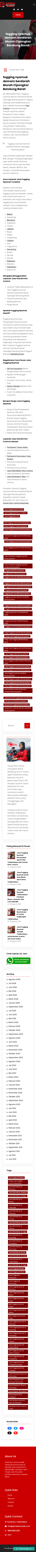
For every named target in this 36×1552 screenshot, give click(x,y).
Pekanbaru (11, 267)
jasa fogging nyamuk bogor (16, 1299)
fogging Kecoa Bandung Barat (14, 574)
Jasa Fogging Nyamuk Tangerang (16, 1357)
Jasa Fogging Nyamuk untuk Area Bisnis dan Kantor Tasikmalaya (18, 877)
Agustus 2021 (14, 1151)
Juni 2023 (13, 1069)
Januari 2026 (14, 1003)
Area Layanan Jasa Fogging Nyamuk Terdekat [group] (16, 180)
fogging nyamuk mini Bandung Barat (18, 609)
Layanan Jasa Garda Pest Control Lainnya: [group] (15, 440)
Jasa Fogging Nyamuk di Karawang (17, 1328)
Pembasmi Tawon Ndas (17, 447)
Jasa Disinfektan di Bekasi (18, 1192)
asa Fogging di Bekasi (16, 1178)
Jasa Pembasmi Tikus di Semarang (17, 1386)
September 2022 (16, 1100)
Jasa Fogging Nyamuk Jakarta (16, 1340)
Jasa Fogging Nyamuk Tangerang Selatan (16, 1363)
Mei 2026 (12, 991)
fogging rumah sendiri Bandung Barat (18, 627)
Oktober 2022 (14, 1096)
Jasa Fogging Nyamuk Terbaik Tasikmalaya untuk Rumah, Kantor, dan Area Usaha (18, 933)
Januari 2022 (14, 1132)
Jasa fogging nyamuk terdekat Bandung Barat (15, 674)
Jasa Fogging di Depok (16, 1272)
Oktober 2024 (14, 1030)
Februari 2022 (14, 1128)
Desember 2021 (15, 1135)
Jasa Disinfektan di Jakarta (15, 1227)
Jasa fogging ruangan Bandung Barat (18, 679)
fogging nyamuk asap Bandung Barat (18, 587)
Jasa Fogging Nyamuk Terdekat (15, 513)
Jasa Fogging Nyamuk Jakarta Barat (16, 1346)
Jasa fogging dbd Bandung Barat (16, 654)
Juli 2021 (12, 1155)
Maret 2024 (13, 1046)
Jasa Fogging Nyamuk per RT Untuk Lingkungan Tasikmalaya (18, 914)
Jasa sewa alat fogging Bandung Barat (17, 698)
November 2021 (15, 1139)
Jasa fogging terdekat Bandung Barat (17, 686)
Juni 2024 (13, 1042)
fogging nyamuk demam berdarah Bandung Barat (16, 598)
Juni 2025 (13, 1014)
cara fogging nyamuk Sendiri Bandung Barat (17, 549)
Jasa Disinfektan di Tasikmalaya (15, 1260)
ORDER (18, 15)
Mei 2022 (12, 1116)
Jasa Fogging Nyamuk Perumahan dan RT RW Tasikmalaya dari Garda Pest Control (18, 859)
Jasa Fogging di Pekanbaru (14, 1276)
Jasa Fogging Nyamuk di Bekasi (17, 1311)
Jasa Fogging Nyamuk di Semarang (17, 1334)
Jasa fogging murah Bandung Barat (17, 666)
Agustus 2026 (14, 979)
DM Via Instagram (14, 368)
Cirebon (10, 240)
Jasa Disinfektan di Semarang (15, 1248)
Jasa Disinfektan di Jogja (17, 1232)
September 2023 (16, 1057)
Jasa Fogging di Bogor (16, 1268)
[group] (18, 242)
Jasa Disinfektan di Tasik (17, 1256)
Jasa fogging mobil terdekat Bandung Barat (17, 662)
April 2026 (13, 995)
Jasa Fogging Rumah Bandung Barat (17, 683)
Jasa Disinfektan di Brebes (15, 1200)
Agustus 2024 (14, 1038)
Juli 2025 (12, 1010)
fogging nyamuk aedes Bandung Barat (17, 577)
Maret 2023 (13, 1077)
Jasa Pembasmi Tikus (16, 476)
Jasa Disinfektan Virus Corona (20, 471)
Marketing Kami (17, 354)
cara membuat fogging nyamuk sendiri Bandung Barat (15, 566)
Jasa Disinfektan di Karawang (15, 1236)
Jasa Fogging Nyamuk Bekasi (16, 1294)
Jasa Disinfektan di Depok (18, 1222)
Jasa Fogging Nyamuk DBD (13, 509)
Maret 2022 (13, 1124)
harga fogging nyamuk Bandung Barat (17, 633)
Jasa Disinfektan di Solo (17, 1252)
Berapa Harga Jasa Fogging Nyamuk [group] (16, 402)
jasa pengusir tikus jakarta (18, 1391)
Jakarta (10, 229)
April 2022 (13, 1120)
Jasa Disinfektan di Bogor (17, 1196)
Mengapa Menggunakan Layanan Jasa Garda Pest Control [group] (15, 278)
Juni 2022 (13, 1112)
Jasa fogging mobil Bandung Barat (16, 657)
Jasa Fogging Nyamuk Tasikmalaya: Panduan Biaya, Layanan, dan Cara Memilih (18, 896)
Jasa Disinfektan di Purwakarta (15, 1242)
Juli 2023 (12, 1065)
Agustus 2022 (14, 1104)
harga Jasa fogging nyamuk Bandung (15, 1182)
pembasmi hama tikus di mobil (17, 1407)
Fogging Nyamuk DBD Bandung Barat (17, 594)
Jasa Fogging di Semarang (14, 1282)
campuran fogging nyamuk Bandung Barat (17, 537)
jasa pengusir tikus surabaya (15, 1396)
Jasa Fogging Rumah (11, 516)
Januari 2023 (14, 1085)
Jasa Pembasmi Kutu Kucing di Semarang (16, 1381)
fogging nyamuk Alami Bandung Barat (17, 583)
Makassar (11, 261)
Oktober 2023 (14, 1053)
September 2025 (16, 1007)
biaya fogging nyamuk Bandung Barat (17, 530)
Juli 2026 (12, 983)
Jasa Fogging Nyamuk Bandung (16, 1288)
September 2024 (16, 1034)
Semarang (11, 249)
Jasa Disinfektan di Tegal (17, 1265)
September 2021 (15, 1147)
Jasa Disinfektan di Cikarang (15, 1212)
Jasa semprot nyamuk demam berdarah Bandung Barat (15, 690)
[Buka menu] (34, 4)
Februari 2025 (14, 1026)
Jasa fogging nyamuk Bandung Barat (17, 670)
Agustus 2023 (14, 1061)
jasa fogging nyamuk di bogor (17, 1317)
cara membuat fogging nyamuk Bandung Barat (15, 557)
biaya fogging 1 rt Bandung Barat (15, 526)
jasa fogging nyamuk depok (16, 1305)
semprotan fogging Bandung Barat (16, 705)
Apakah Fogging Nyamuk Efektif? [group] (15, 311)
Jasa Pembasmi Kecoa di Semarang (17, 1375)
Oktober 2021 (14, 1143)
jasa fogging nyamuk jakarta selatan (16, 1352)
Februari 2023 (14, 1081)
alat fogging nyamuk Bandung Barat (17, 523)
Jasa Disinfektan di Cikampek (15, 1206)
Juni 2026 (13, 987)
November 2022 (15, 1093)
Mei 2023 (12, 1073)
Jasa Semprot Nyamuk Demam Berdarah (17, 1401)
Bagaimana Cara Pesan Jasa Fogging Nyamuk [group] (17, 361)
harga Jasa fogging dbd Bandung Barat (16, 641)
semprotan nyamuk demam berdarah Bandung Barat (17, 709)
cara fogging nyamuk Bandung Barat (18, 542)
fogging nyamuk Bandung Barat (16, 590)
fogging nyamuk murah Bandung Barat (16, 613)
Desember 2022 (15, 1089)
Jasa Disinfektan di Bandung (15, 1188)
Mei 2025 (12, 1018)
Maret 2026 (13, 999)
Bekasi (9, 214)
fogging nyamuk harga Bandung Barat (17, 606)
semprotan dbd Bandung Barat (16, 701)
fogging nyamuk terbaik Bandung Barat (16, 622)
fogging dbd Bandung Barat (14, 570)
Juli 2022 (12, 1108)
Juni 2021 (12, 1159)
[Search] (27, 725)
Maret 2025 (13, 1022)
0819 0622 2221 (14, 1530)
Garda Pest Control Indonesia (16, 503)
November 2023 (15, 1050)
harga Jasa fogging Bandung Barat (17, 636)
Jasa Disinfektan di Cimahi (15, 1218)
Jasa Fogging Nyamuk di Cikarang (17, 1323)
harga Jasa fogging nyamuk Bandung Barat (17, 649)
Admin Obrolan (13, 386)
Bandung (11, 220)
